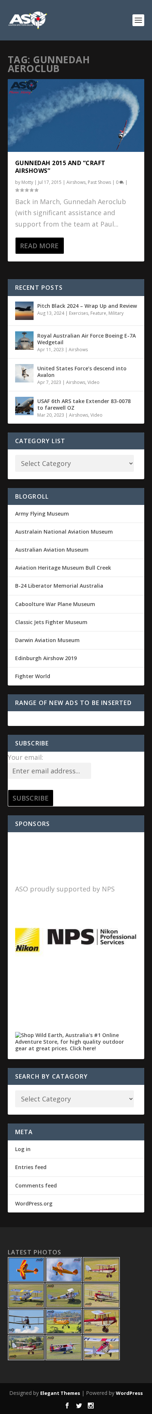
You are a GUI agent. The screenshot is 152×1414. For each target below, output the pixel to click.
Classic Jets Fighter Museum (51, 622)
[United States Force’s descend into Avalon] (24, 373)
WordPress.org (33, 1203)
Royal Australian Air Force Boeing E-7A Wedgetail (86, 339)
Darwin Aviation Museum (47, 640)
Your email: (25, 757)
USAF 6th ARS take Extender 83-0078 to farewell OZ (84, 404)
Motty (27, 182)
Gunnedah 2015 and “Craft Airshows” (60, 167)
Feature (98, 313)
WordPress (129, 1393)
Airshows (76, 182)
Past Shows (99, 182)
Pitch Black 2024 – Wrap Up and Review (87, 305)
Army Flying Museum (42, 513)
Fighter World (32, 676)
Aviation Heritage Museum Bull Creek (63, 567)
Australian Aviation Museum (52, 549)
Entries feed (30, 1167)
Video (93, 382)
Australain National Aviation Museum (64, 531)
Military (116, 313)
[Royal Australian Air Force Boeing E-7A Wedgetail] (24, 340)
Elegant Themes (60, 1393)
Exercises (78, 313)
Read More (39, 245)
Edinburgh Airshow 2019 (46, 658)
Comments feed (36, 1185)
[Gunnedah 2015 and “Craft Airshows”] (76, 115)
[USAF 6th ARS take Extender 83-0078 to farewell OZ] (24, 406)
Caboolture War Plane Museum (55, 604)
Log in (23, 1149)
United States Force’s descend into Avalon (82, 371)
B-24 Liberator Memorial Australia (59, 585)
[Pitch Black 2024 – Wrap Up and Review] (24, 311)
